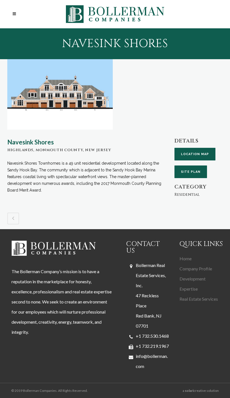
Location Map (195, 154)
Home (186, 258)
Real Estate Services (199, 299)
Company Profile (196, 268)
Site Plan (191, 172)
